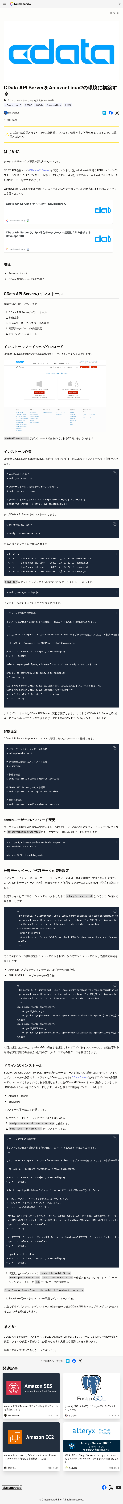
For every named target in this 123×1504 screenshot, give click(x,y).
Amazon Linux (55, 105)
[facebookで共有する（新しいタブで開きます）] (111, 113)
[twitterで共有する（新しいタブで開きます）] (117, 113)
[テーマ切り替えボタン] (120, 4)
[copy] (115, 473)
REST (29, 105)
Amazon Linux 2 (14, 105)
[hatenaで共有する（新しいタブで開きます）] (104, 113)
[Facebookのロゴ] (104, 1487)
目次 (112, 12)
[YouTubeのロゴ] (118, 1487)
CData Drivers (80, 1077)
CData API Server (39, 170)
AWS (69, 105)
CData (40, 105)
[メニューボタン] (4, 4)
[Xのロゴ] (111, 1487)
